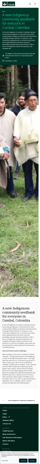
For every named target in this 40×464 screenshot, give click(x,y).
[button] (30, 4)
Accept (32, 460)
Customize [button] (4, 460)
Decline (23, 460)
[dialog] (19, 458)
